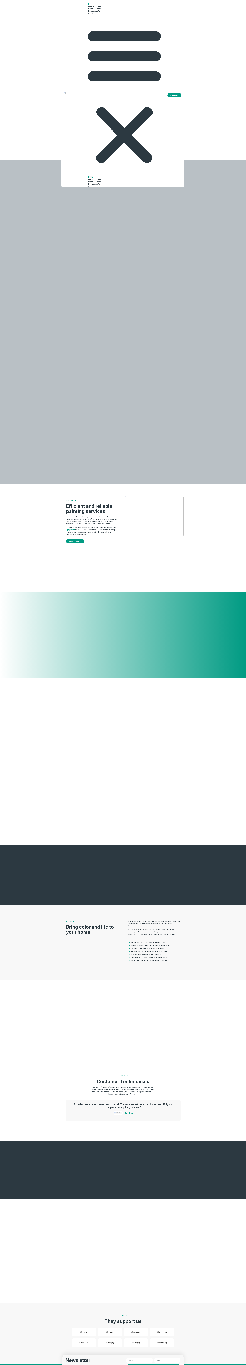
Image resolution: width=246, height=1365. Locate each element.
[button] (124, 95)
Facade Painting (94, 179)
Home (90, 177)
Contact (91, 13)
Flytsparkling (70, 530)
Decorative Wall (94, 184)
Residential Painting (95, 181)
